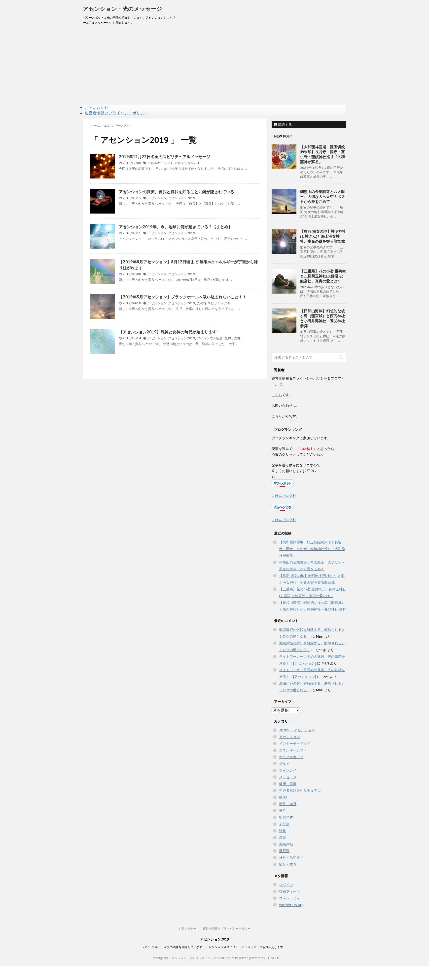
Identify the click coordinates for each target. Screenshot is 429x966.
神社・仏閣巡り (291, 857)
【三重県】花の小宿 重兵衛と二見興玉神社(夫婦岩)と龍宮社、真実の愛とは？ (323, 276)
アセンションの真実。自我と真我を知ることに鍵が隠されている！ (178, 191)
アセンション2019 (188, 163)
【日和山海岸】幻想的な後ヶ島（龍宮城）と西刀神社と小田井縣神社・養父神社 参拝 (322, 318)
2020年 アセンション (297, 730)
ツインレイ (287, 770)
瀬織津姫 (286, 844)
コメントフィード (293, 898)
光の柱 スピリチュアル (213, 303)
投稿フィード (289, 891)
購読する (284, 124)
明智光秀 (286, 817)
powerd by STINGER (264, 958)
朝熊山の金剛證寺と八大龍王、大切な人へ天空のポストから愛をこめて (322, 196)
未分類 (284, 824)
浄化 (282, 831)
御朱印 (284, 797)
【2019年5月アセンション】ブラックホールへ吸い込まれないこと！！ (183, 296)
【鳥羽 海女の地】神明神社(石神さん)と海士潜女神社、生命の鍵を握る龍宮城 (323, 236)
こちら (277, 395)
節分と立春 (287, 864)
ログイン (286, 884)
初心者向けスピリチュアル (300, 790)
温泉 (282, 837)
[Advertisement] (214, 67)
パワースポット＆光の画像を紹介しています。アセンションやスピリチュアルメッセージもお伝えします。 (214, 947)
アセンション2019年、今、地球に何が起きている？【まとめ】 (175, 226)
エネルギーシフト (160, 163)
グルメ (284, 763)
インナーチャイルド (294, 743)
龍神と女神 (232, 338)
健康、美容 (287, 784)
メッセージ (287, 777)
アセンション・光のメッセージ (122, 8)
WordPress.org (291, 905)
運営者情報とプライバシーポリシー (116, 112)
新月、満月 (287, 804)
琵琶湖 (284, 851)
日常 (282, 810)
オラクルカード (291, 757)
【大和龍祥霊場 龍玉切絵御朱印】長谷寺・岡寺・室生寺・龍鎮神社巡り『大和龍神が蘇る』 (322, 154)
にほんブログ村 (284, 495)
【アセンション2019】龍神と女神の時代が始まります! (168, 331)
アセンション (157, 198)
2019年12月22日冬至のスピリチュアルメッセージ (164, 156)
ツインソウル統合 (210, 338)
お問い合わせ (96, 107)
